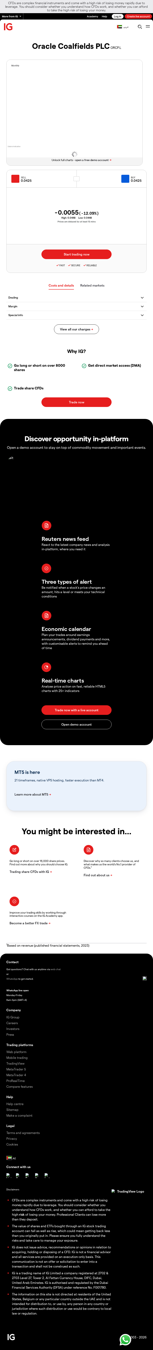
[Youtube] (37, 1175)
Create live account (138, 16)
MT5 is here (27, 772)
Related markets (92, 285)
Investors (12, 1029)
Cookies (12, 1144)
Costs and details (61, 285)
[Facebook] (28, 1175)
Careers (12, 1023)
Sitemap (12, 1109)
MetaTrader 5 (16, 1069)
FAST (62, 265)
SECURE (75, 265)
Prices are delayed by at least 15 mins (77, 221)
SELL (23, 177)
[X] (18, 1175)
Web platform (16, 1052)
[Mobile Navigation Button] (147, 26)
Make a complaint (19, 1115)
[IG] (8, 26)
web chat (56, 969)
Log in (117, 16)
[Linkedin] (8, 1175)
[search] (139, 26)
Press (10, 1034)
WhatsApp (12, 978)
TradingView (15, 1063)
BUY (133, 177)
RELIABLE (91, 265)
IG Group (13, 1017)
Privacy (11, 1138)
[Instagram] (47, 1175)
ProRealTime (15, 1081)
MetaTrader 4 (16, 1075)
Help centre (15, 1104)
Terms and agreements (23, 1133)
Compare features (19, 1086)
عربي (126, 26)
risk (22, 1214)
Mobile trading (17, 1057)
